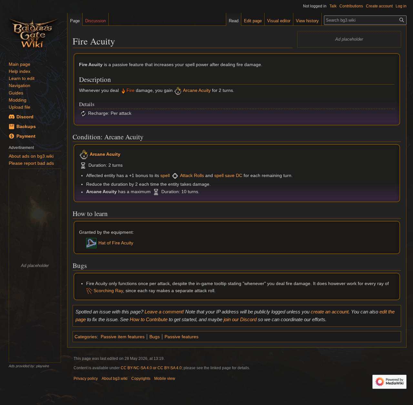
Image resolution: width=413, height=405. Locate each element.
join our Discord (240, 319)
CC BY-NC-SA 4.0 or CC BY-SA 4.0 (151, 368)
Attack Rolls (192, 175)
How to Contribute (148, 319)
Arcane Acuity (197, 90)
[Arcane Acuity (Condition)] (178, 90)
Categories (86, 336)
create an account (329, 311)
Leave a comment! (164, 311)
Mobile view (164, 378)
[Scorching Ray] (89, 290)
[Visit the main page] (34, 32)
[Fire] (123, 90)
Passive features (181, 336)
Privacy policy (86, 378)
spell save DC (228, 175)
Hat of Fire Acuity (115, 242)
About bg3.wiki (114, 378)
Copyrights (140, 378)
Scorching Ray (108, 290)
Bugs (154, 336)
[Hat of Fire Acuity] (91, 242)
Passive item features (123, 336)
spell (165, 175)
